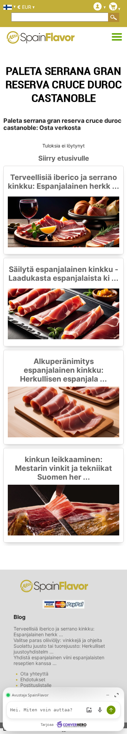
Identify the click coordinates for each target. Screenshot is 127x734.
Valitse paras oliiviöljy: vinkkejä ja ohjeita (58, 640)
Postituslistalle (35, 685)
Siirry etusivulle (63, 158)
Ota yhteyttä (34, 673)
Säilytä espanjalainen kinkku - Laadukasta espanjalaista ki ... (63, 273)
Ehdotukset (32, 679)
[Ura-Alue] (117, 37)
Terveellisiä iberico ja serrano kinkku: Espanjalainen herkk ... (63, 181)
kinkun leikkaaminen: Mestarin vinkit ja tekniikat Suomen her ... (63, 468)
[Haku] (113, 17)
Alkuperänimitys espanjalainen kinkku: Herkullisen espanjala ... (63, 370)
